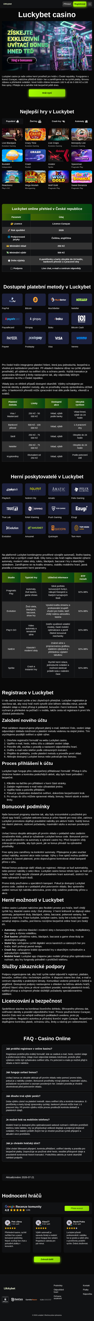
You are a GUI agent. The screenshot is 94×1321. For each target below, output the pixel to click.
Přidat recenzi (77, 1208)
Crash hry (56, 121)
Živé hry (33, 121)
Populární (10, 121)
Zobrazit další (47, 1259)
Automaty (79, 121)
